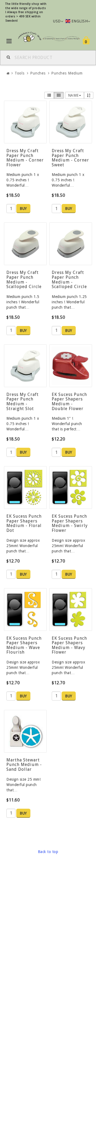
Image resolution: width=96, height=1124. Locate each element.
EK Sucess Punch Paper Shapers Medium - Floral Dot (24, 523)
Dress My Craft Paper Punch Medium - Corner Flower (25, 157)
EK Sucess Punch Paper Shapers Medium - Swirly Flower (70, 523)
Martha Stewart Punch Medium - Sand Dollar (24, 764)
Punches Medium (67, 73)
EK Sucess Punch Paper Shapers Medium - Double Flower (69, 401)
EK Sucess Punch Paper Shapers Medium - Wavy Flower (69, 645)
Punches (38, 73)
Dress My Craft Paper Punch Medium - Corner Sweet (70, 157)
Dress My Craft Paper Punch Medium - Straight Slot (22, 401)
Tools (20, 73)
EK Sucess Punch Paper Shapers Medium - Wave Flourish (24, 645)
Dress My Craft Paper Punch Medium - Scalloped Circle (24, 279)
